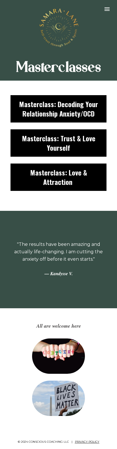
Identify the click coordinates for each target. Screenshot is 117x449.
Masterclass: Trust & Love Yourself (58, 143)
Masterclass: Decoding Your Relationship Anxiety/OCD (58, 109)
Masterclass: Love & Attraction (58, 177)
